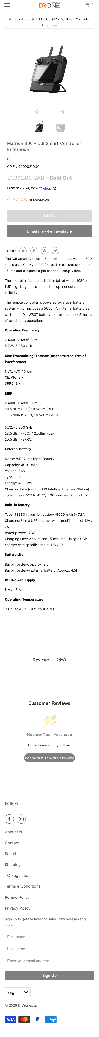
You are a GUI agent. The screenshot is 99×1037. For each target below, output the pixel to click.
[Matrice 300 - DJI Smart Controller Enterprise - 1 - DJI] (49, 73)
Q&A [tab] (61, 659)
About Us (13, 831)
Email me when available (49, 231)
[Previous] (38, 111)
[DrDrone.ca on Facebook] (10, 819)
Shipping (13, 864)
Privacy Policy (18, 908)
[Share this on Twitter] (22, 250)
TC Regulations (18, 875)
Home (12, 19)
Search (11, 853)
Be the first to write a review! (49, 758)
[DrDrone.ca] (49, 5)
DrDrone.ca (27, 1005)
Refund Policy (17, 897)
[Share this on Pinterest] (44, 250)
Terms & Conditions (22, 886)
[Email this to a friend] (55, 250)
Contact (12, 842)
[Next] (61, 111)
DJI (9, 159)
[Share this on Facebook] (33, 250)
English (14, 992)
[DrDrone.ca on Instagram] (22, 819)
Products (28, 19)
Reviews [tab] (41, 660)
